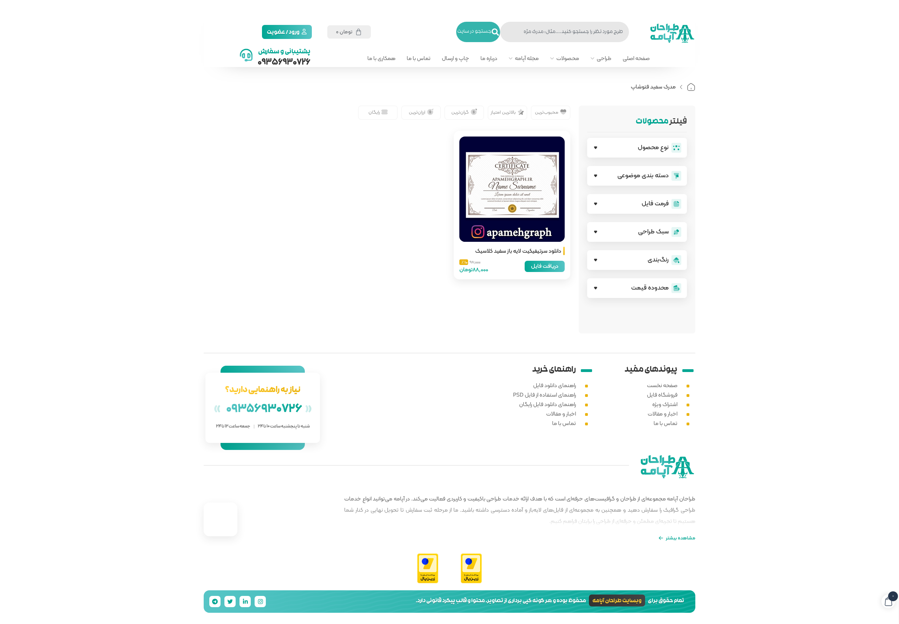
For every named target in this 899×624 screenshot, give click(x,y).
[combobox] (564, 32)
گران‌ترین (460, 112)
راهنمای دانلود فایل (554, 385)
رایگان (374, 112)
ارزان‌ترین (417, 112)
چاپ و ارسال (455, 58)
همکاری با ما (381, 58)
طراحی (604, 58)
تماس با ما (419, 58)
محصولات (567, 58)
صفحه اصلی (636, 58)
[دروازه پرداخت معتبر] (471, 568)
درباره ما (488, 58)
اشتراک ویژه (664, 404)
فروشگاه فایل (662, 394)
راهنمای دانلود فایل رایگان (547, 404)
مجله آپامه (527, 58)
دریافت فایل (544, 266)
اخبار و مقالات (662, 413)
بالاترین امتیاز (503, 112)
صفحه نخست (662, 385)
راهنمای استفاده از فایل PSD (544, 394)
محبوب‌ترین (546, 112)
